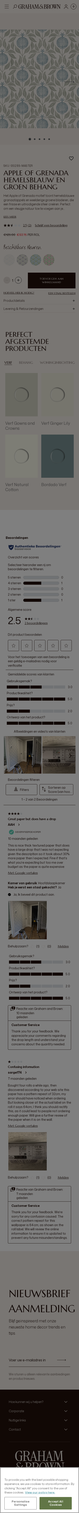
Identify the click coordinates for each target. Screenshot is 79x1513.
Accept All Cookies (55, 1503)
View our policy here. (40, 1492)
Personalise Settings (20, 1503)
